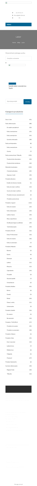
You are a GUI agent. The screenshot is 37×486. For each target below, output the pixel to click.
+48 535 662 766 (11, 447)
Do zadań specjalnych (13, 127)
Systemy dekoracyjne (11, 366)
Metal (8, 298)
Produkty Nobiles (10, 286)
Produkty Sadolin (10, 310)
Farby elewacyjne (11, 210)
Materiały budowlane (11, 167)
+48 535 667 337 (11, 424)
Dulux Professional (12, 234)
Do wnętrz (10, 314)
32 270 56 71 (10, 421)
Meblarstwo (10, 350)
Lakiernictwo (10, 346)
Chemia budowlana (12, 171)
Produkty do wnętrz (12, 326)
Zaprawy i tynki (11, 175)
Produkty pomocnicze (13, 199)
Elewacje (9, 258)
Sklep (18, 42)
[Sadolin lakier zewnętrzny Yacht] (19, 72)
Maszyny (9, 266)
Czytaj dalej (12, 84)
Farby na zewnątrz (12, 242)
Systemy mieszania (12, 139)
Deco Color (8, 119)
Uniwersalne (10, 306)
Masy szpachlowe (12, 218)
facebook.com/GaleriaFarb (14, 430)
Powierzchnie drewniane (14, 159)
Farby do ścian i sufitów (13, 187)
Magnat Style (10, 370)
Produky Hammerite (11, 362)
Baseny (9, 250)
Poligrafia (9, 354)
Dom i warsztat (11, 342)
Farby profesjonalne (11, 143)
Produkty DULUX (10, 230)
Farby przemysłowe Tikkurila (13, 155)
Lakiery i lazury (11, 214)
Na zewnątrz (10, 318)
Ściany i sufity (10, 302)
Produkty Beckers (10, 179)
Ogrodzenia (10, 270)
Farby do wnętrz (11, 206)
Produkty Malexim (10, 246)
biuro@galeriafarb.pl (12, 427)
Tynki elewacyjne (11, 227)
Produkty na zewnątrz (13, 330)
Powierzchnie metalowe (13, 163)
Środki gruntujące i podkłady (15, 222)
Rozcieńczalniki (11, 278)
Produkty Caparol (10, 203)
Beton (8, 290)
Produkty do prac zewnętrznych (16, 195)
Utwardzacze (10, 282)
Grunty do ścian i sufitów (14, 191)
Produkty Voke (9, 338)
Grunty (9, 151)
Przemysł (9, 358)
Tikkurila (9, 374)
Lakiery (9, 262)
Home (14, 42)
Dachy (8, 254)
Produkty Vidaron (10, 334)
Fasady (9, 294)
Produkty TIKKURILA (11, 322)
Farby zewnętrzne (12, 135)
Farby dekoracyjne (10, 123)
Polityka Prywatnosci (12, 462)
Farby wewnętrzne (12, 131)
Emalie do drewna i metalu (14, 183)
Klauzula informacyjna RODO (15, 467)
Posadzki (9, 274)
